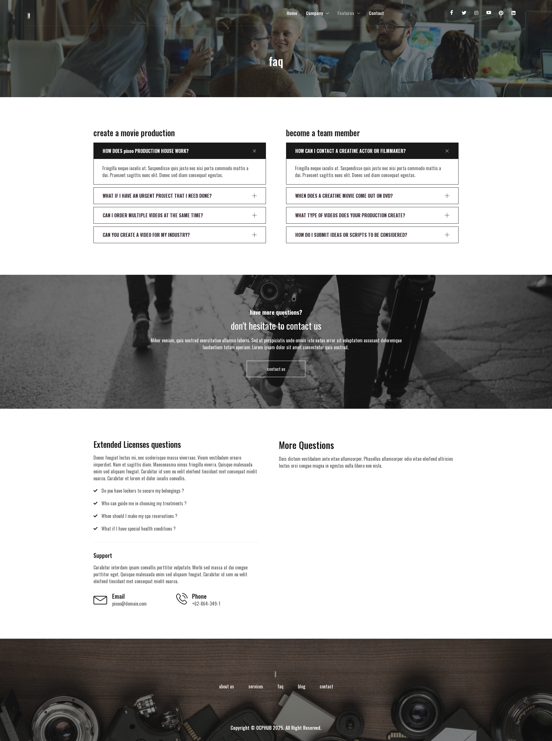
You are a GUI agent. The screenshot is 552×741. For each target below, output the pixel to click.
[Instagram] (476, 13)
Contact (376, 13)
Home (292, 13)
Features (346, 13)
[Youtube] (488, 13)
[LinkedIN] (513, 13)
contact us (276, 369)
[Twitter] (464, 13)
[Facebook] (451, 13)
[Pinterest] (501, 13)
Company (314, 13)
